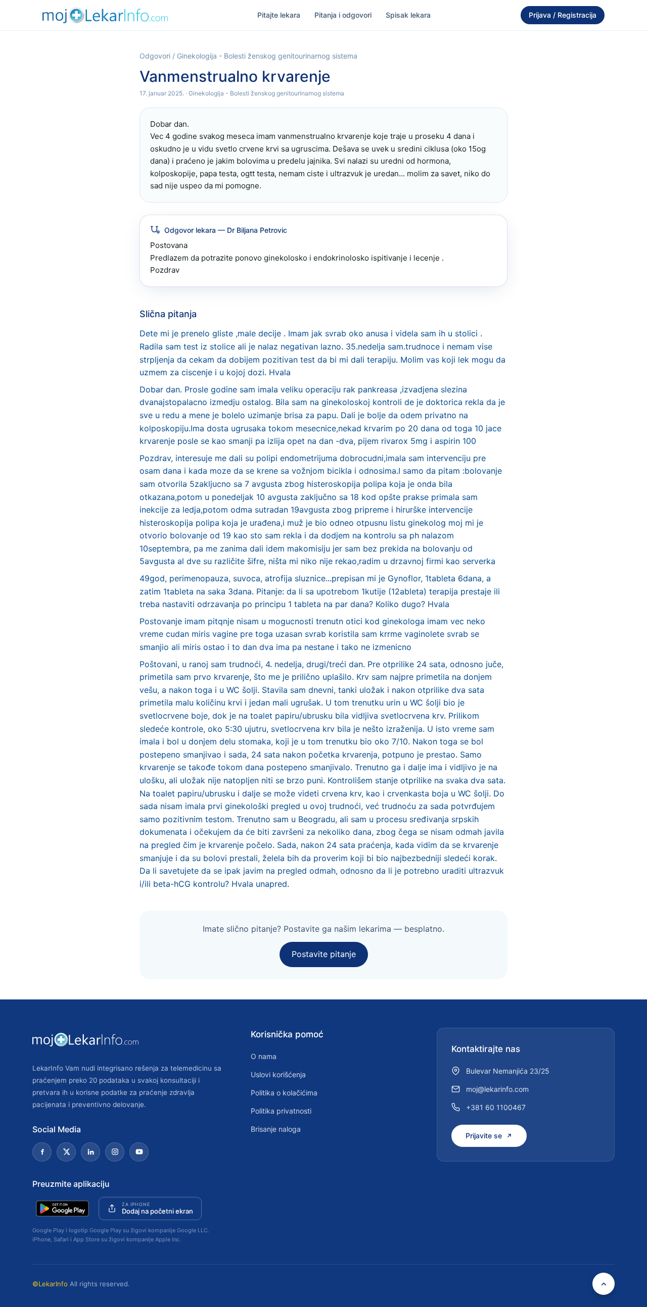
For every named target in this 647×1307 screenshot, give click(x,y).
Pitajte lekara (278, 15)
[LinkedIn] (90, 1152)
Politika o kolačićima (284, 1092)
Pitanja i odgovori (343, 15)
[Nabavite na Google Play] (62, 1208)
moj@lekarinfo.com (497, 1089)
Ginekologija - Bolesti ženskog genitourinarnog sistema (267, 56)
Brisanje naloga (276, 1129)
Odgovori (155, 56)
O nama (263, 1056)
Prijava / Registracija (562, 15)
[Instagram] (114, 1152)
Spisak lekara (408, 15)
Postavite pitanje (324, 954)
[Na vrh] (603, 1284)
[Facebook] (42, 1152)
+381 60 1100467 (496, 1107)
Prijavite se (484, 1135)
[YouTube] (139, 1152)
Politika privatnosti (281, 1111)
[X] (66, 1152)
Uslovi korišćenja (278, 1074)
